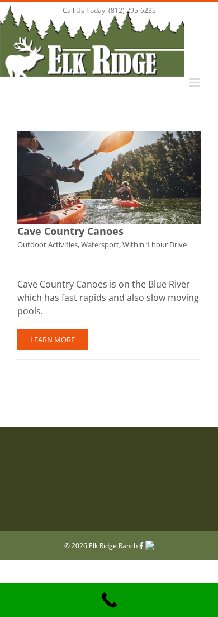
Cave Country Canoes (70, 231)
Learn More (52, 340)
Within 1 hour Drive (154, 244)
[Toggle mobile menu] (195, 82)
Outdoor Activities (47, 244)
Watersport (100, 244)
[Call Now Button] (109, 600)
